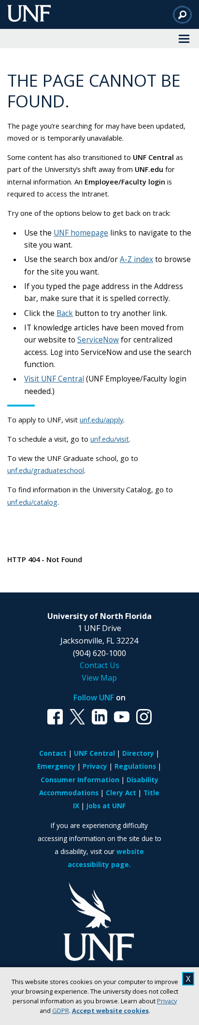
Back (65, 313)
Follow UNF (93, 697)
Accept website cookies (110, 1010)
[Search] (182, 14)
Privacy (167, 1001)
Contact (53, 753)
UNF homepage (81, 233)
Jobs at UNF (106, 805)
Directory (138, 753)
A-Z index (136, 259)
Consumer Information (80, 779)
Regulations (135, 766)
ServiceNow (98, 340)
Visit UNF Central (54, 379)
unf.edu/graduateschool (45, 470)
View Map (99, 677)
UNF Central (94, 753)
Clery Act (121, 792)
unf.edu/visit (109, 439)
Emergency (56, 766)
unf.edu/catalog (32, 502)
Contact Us (99, 665)
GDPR (60, 1010)
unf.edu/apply (101, 419)
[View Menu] (184, 38)
